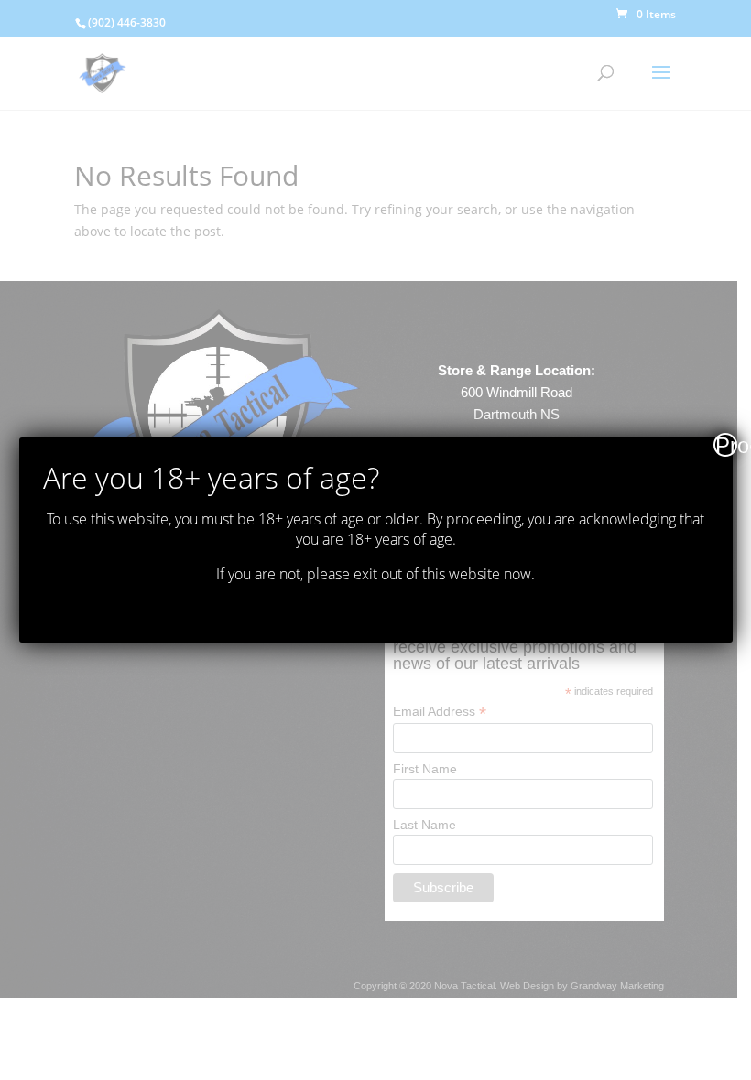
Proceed (726, 445)
